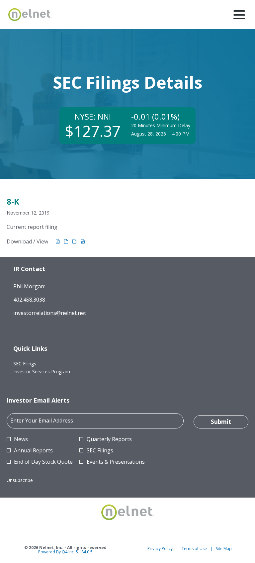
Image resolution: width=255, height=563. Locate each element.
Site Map (224, 549)
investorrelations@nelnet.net (49, 313)
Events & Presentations (116, 461)
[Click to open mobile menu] (239, 15)
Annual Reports (33, 450)
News (21, 439)
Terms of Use (194, 549)
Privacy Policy (160, 549)
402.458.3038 (29, 299)
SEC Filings (32, 363)
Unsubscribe (20, 480)
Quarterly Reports (109, 439)
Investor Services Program (49, 371)
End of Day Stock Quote (43, 461)
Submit (221, 421)
